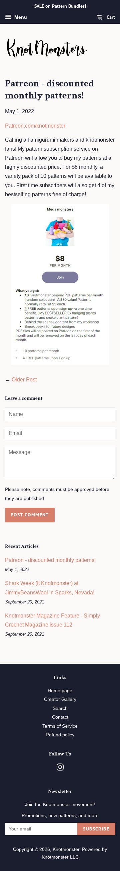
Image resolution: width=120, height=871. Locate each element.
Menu (20, 17)
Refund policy (60, 734)
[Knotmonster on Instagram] (60, 768)
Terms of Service (60, 726)
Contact (60, 717)
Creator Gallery (60, 699)
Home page (60, 690)
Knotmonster (66, 849)
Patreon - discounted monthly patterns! (50, 560)
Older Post (24, 379)
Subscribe (96, 829)
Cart (110, 17)
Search (60, 708)
